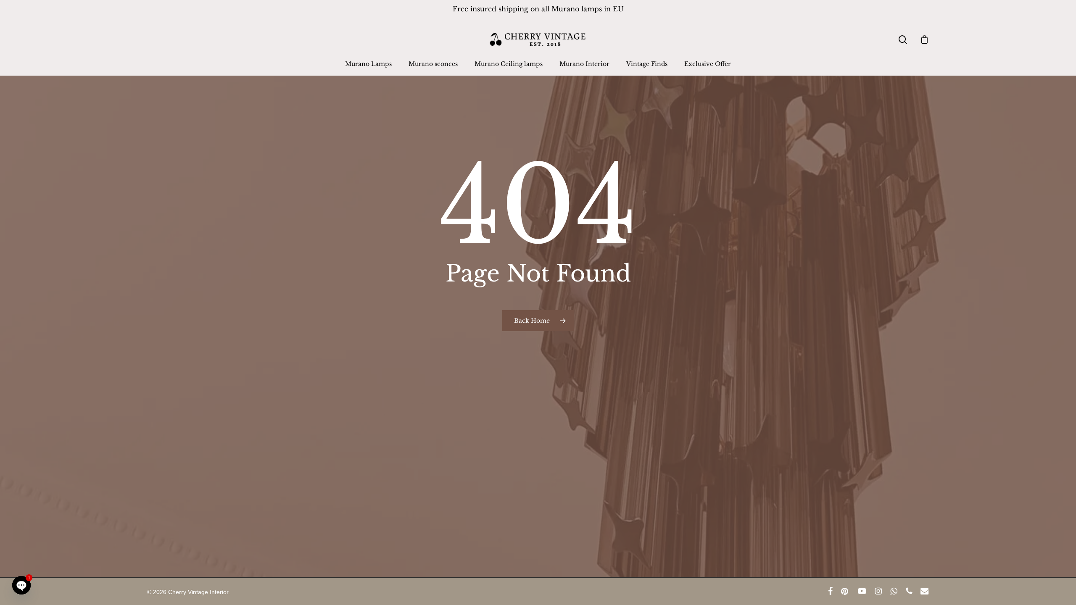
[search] (903, 39)
